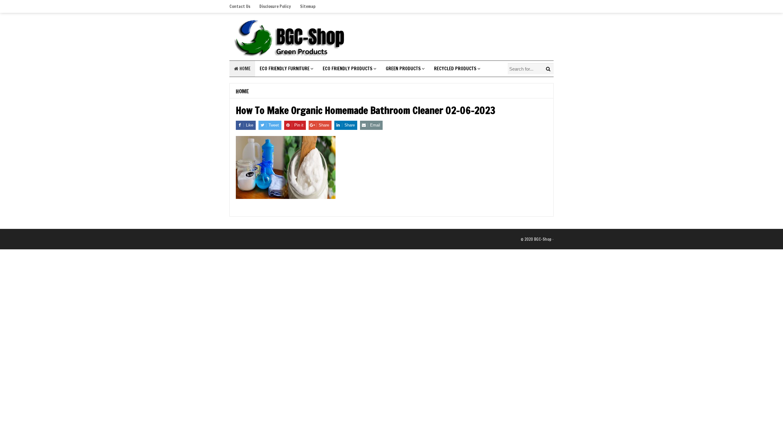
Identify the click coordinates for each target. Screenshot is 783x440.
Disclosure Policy (275, 6)
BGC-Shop (542, 239)
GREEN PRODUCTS (403, 68)
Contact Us (239, 6)
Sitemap (307, 6)
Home (242, 91)
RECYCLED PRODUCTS (455, 68)
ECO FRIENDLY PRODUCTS (348, 68)
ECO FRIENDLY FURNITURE (285, 68)
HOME (244, 68)
